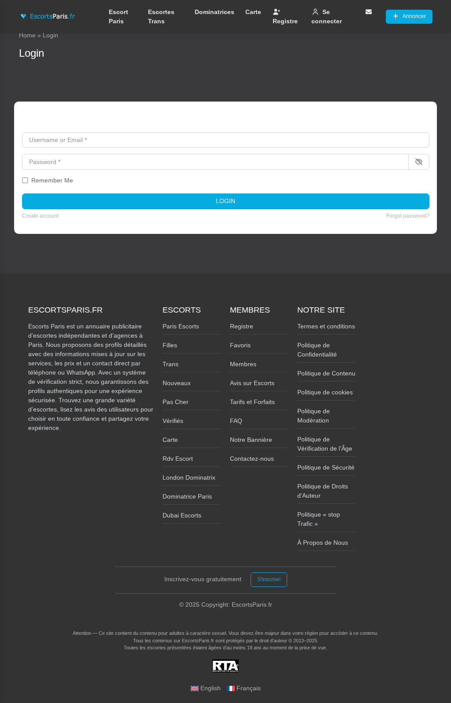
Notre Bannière (251, 439)
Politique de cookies (325, 392)
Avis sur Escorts (252, 382)
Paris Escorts (181, 326)
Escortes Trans (161, 16)
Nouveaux (177, 382)
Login (225, 200)
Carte (253, 11)
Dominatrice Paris (187, 496)
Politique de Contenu (326, 373)
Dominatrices (214, 11)
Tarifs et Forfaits (252, 401)
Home (27, 35)
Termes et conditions (326, 326)
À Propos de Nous (322, 542)
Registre (285, 21)
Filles (170, 345)
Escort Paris (118, 16)
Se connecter (326, 16)
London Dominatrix (189, 477)
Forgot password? (407, 216)
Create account (40, 216)
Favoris (240, 345)
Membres (243, 364)
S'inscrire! (269, 579)
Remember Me (52, 180)
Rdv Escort (178, 458)
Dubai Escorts (182, 515)
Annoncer (414, 16)
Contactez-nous (252, 458)
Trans (170, 364)
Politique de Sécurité (326, 467)
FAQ (236, 420)
